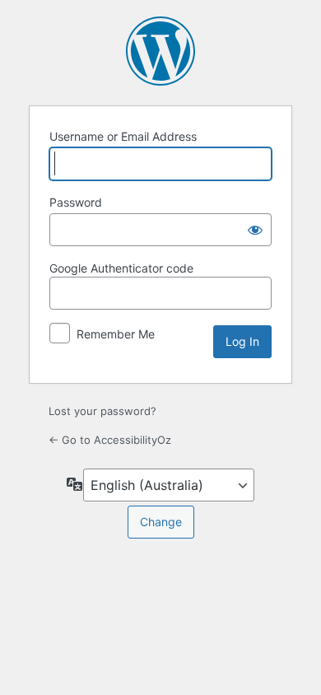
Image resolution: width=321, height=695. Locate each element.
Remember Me (116, 334)
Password (75, 202)
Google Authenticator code (121, 268)
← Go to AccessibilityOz (110, 439)
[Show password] (255, 229)
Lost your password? (102, 410)
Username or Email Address (123, 136)
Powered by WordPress (160, 51)
